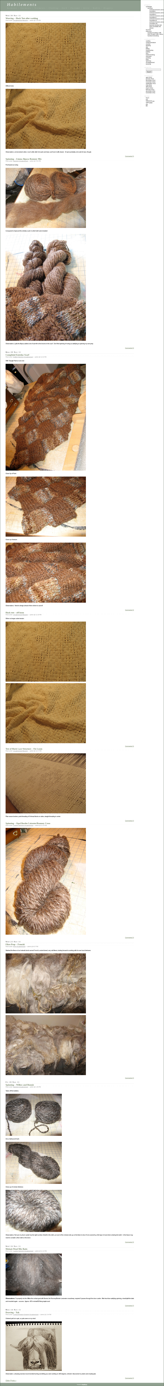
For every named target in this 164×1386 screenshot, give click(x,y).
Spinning (16, 161)
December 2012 (150, 80)
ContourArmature (18, 1314)
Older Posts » (11, 1381)
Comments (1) (129, 156)
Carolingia (149, 6)
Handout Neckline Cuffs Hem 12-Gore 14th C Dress (155, 33)
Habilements (22, 4)
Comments (150, 101)
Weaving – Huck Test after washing (22, 18)
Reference (149, 31)
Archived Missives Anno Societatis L (156, 10)
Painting (148, 58)
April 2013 (149, 77)
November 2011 (150, 93)
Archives (150, 8)
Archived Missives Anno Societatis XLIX (156, 22)
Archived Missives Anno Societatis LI (156, 13)
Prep (14, 946)
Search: (148, 67)
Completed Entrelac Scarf (17, 355)
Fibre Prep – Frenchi (15, 944)
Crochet (148, 44)
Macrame (149, 56)
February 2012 (150, 89)
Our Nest (148, 29)
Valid (149, 102)
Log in (147, 98)
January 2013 (150, 79)
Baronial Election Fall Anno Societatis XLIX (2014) (155, 26)
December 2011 (150, 91)
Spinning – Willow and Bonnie (20, 1085)
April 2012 (149, 86)
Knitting (15, 357)
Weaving (25, 20)
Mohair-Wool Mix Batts (16, 1249)
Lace (147, 53)
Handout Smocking (153, 36)
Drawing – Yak (12, 1312)
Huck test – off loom (15, 612)
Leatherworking (150, 55)
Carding (15, 825)
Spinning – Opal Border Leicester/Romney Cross (28, 823)
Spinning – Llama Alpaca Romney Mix (24, 159)
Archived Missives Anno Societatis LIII (156, 19)
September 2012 (151, 83)
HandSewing (149, 50)
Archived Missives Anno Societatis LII (156, 16)
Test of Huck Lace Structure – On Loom (24, 749)
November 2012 (150, 82)
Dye (147, 47)
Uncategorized (17, 20)
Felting (147, 48)
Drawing (26, 1314)
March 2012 (149, 88)
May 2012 (149, 85)
